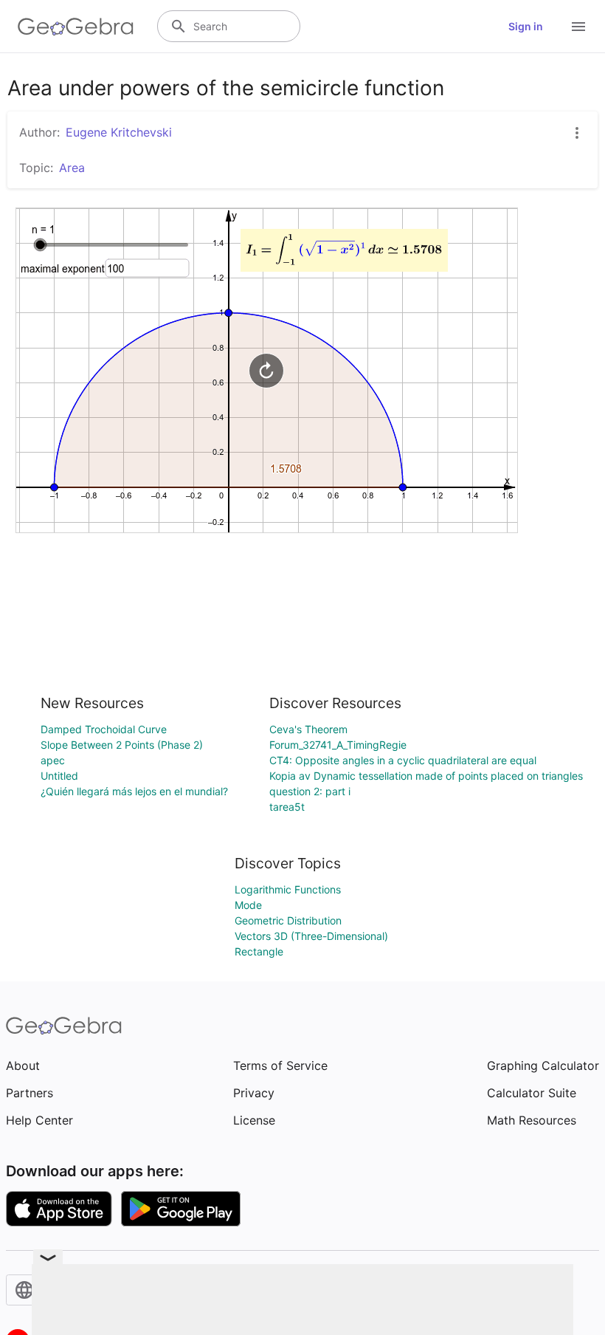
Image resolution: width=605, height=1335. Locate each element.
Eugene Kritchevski (119, 132)
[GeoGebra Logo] (76, 26)
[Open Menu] (578, 26)
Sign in (525, 26)
